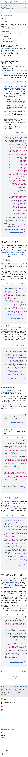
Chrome (3, 735)
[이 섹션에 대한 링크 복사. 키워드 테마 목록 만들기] (19, 242)
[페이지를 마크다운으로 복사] (12, 27)
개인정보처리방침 (8, 750)
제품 (5, 15)
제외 (24, 400)
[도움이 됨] (9, 18)
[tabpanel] (14, 185)
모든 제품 (3, 744)
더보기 (22, 132)
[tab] (3, 132)
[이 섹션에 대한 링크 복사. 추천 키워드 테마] (12, 260)
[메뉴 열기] (2, 1)
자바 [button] (3, 132)
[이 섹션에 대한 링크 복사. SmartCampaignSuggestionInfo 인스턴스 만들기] (14, 63)
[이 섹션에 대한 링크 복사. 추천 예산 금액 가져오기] (19, 498)
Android (3, 732)
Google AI (3, 742)
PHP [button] (12, 132)
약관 (2, 750)
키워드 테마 (4, 245)
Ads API (15, 2)
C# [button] (7, 132)
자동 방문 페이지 (20, 91)
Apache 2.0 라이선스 (6, 689)
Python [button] (17, 132)
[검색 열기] (21, 2)
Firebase (3, 737)
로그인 (24, 1)
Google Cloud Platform (6, 739)
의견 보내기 (5, 21)
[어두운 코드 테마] (23, 135)
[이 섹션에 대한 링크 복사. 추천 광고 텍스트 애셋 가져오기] (24, 575)
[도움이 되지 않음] (12, 18)
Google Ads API (10, 15)
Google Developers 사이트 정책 (9, 690)
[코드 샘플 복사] (25, 135)
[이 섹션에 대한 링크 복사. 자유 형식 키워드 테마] (15, 387)
